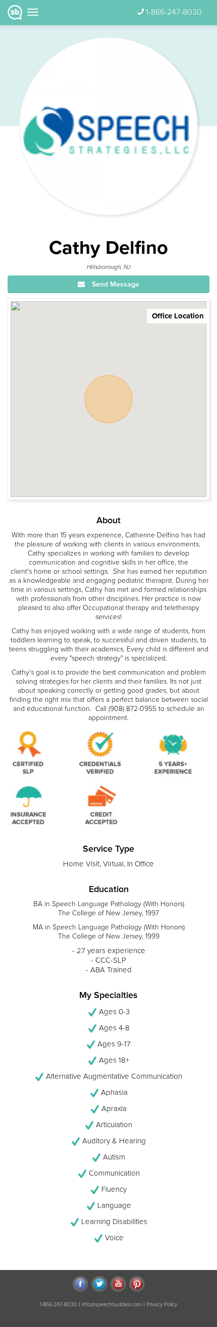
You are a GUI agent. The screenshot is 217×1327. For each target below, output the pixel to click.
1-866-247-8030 (174, 12)
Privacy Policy (161, 1304)
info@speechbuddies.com (112, 1304)
